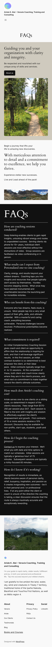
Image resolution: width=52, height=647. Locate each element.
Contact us (9, 447)
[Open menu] (5, 20)
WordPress (20, 642)
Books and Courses (13, 632)
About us (9, 73)
